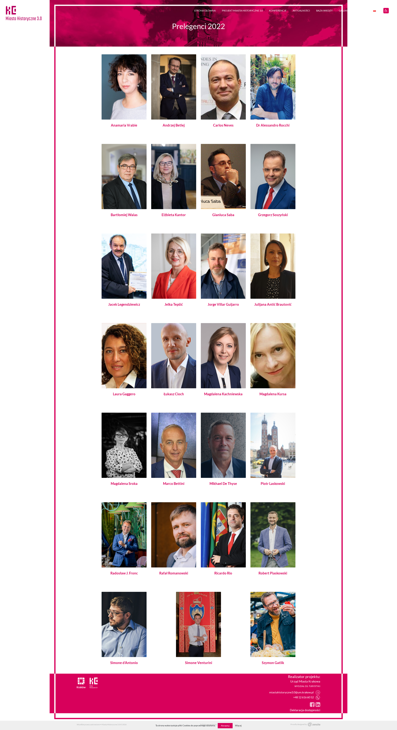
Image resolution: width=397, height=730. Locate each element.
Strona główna (205, 10)
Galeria (344, 10)
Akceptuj (225, 725)
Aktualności (301, 10)
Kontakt (361, 10)
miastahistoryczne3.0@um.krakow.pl (291, 692)
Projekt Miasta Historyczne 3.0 (242, 10)
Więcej (238, 725)
